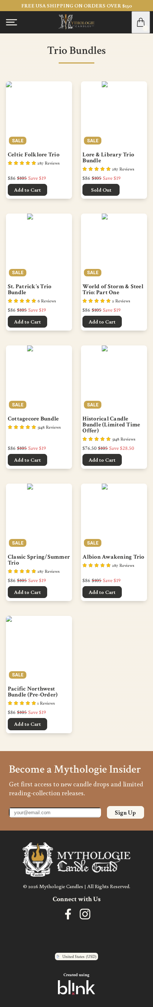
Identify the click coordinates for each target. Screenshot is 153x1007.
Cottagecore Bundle (33, 419)
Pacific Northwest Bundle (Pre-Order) (33, 692)
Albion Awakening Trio (113, 557)
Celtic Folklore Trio (33, 155)
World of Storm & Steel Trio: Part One (113, 290)
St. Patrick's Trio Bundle (30, 290)
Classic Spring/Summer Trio (39, 560)
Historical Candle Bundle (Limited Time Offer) (111, 425)
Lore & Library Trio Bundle (108, 158)
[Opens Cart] (140, 22)
